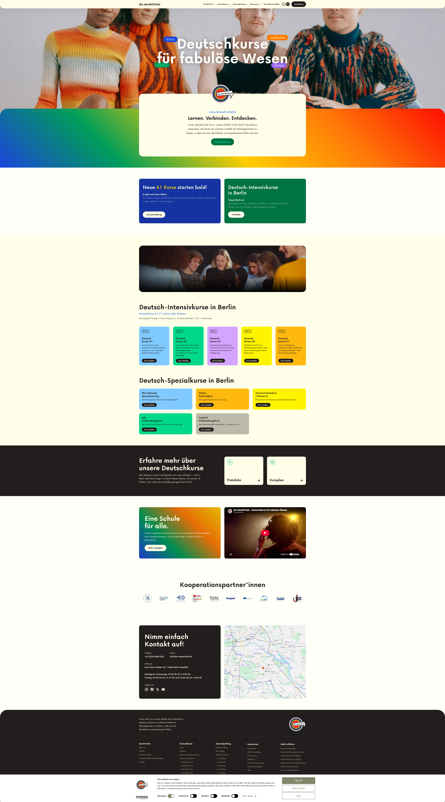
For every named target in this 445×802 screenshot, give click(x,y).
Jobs (249, 770)
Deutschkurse (222, 142)
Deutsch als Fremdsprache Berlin (292, 752)
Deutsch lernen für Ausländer (291, 759)
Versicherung (252, 756)
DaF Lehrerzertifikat (271, 4)
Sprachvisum (251, 748)
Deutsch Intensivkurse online (189, 755)
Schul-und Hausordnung (255, 763)
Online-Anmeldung (254, 752)
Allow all (298, 781)
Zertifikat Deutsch (222, 755)
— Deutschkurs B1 (186, 769)
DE (288, 4)
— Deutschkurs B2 (186, 773)
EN (284, 4)
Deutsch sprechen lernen (289, 766)
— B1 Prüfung (221, 766)
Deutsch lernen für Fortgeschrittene (293, 763)
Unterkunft (251, 759)
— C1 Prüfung (221, 773)
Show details (247, 796)
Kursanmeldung (154, 214)
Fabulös (142, 751)
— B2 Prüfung (221, 769)
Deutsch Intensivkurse (187, 758)
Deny (299, 796)
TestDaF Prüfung (221, 747)
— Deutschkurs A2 (186, 766)
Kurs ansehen (149, 360)
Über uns (142, 747)
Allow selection (298, 788)
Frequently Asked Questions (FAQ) (151, 758)
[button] (209, 4)
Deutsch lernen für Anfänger (291, 756)
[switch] (193, 796)
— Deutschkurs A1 (186, 762)
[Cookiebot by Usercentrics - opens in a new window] (142, 797)
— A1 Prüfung (221, 758)
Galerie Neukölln (145, 755)
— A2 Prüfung (221, 762)
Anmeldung (298, 4)
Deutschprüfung (223, 743)
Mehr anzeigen (155, 547)
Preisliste (236, 214)
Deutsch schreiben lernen (290, 770)
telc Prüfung (220, 751)
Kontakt (142, 762)
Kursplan (183, 751)
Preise (182, 747)
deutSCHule (145, 743)
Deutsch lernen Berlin (288, 748)
